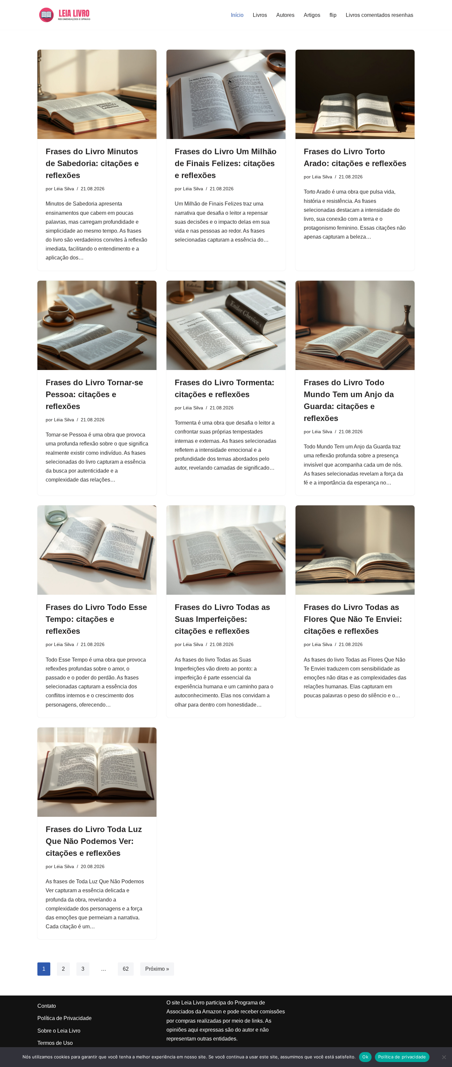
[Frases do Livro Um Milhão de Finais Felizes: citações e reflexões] (226, 94)
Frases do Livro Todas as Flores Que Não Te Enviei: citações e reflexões (353, 619)
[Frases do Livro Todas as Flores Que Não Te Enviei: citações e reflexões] (355, 550)
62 (126, 969)
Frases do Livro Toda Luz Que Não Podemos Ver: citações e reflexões (94, 841)
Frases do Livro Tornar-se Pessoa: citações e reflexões (94, 394)
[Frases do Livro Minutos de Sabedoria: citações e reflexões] (97, 94)
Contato (46, 1006)
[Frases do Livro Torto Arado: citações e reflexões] (355, 94)
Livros (260, 15)
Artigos (312, 15)
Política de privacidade (402, 1056)
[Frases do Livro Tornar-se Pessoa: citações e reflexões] (97, 325)
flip (333, 15)
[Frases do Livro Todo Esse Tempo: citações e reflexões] (97, 550)
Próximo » (157, 969)
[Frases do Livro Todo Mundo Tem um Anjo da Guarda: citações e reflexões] (355, 325)
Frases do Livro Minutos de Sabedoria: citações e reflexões (92, 163)
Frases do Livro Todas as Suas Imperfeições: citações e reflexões (222, 619)
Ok (365, 1056)
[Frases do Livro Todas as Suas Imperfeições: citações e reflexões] (226, 550)
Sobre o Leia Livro (58, 1031)
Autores (285, 15)
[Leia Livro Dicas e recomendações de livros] (70, 15)
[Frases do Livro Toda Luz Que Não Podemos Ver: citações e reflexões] (97, 772)
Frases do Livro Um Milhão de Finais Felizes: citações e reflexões (226, 163)
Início (237, 15)
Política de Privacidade (64, 1018)
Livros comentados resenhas (379, 15)
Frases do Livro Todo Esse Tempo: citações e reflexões (96, 619)
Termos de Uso (55, 1043)
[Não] (443, 1057)
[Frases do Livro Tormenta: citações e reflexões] (226, 325)
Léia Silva (64, 188)
